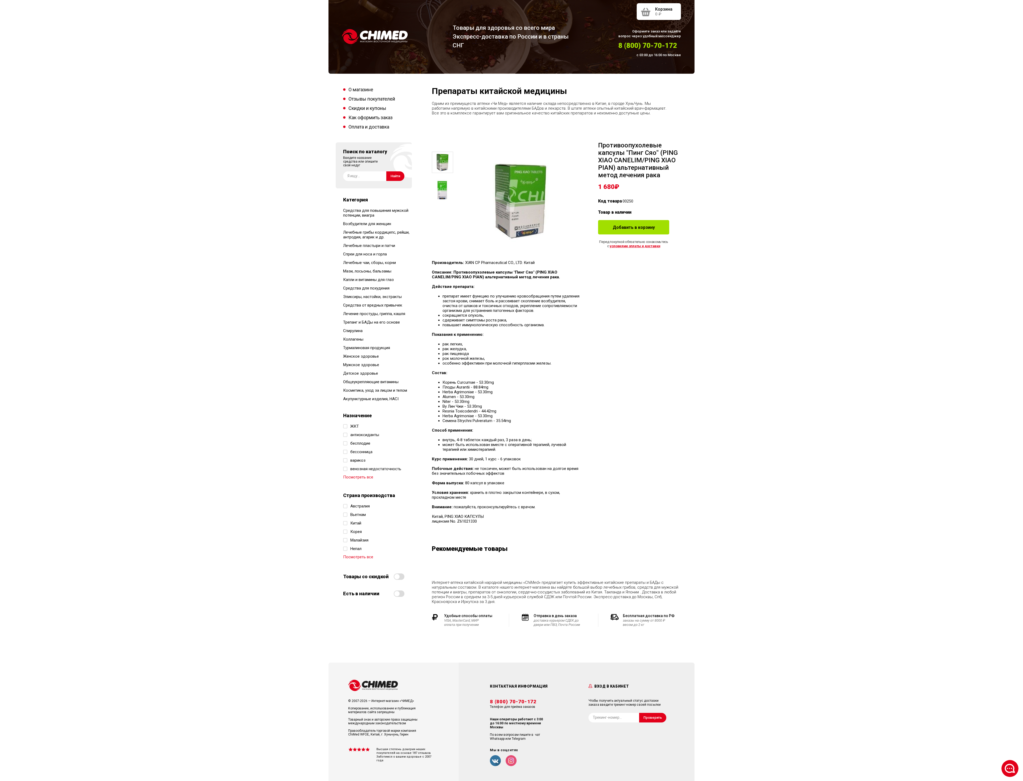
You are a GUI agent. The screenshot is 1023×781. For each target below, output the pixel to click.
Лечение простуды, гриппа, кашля (374, 313)
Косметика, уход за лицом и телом (375, 390)
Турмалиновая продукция (366, 347)
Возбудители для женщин (367, 223)
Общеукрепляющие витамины (371, 381)
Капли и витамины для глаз (368, 279)
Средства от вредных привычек (372, 305)
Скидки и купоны (367, 108)
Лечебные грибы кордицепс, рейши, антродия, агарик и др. (376, 234)
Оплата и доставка (368, 127)
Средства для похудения (366, 288)
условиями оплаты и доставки (635, 246)
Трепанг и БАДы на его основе (371, 322)
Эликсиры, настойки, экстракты (372, 296)
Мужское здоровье (361, 364)
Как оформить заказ (370, 117)
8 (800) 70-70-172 (647, 45)
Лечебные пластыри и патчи (369, 245)
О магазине (360, 89)
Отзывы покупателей (371, 99)
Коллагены (353, 339)
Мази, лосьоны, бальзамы (367, 271)
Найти (395, 176)
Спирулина (353, 330)
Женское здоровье (361, 356)
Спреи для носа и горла (365, 254)
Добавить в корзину (634, 227)
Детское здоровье (360, 373)
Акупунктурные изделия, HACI (371, 398)
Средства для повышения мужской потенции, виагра (375, 213)
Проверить (652, 718)
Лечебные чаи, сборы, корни (369, 262)
